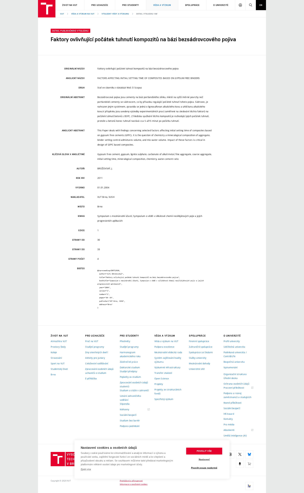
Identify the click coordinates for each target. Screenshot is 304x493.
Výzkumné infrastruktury (167, 367)
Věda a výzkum (162, 5)
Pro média (229, 424)
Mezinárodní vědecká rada (168, 352)
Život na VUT (69, 5)
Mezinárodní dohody (199, 363)
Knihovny (128, 409)
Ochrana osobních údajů (236, 383)
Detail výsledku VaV (147, 14)
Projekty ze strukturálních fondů (167, 391)
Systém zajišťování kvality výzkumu (167, 359)
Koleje (54, 352)
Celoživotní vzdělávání (96, 363)
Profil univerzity (232, 341)
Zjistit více (86, 469)
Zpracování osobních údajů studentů (134, 384)
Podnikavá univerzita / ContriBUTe (235, 354)
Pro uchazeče (99, 5)
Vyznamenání (231, 367)
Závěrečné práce (129, 361)
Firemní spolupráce (199, 341)
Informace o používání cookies (134, 484)
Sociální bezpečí (128, 414)
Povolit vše (204, 451)
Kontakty (228, 418)
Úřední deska (231, 378)
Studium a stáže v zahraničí (134, 390)
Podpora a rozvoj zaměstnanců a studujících (237, 395)
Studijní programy (94, 346)
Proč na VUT (91, 341)
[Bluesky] (249, 454)
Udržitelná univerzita (234, 346)
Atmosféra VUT (59, 341)
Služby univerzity (197, 357)
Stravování (56, 357)
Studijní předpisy (128, 371)
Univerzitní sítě (196, 368)
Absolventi (233, 430)
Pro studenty (130, 5)
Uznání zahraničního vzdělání (130, 397)
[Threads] (230, 454)
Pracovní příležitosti (238, 388)
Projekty (158, 384)
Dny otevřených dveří (96, 352)
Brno (53, 374)
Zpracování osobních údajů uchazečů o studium (99, 370)
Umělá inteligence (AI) (235, 435)
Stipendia (125, 403)
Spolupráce (192, 5)
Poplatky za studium (130, 376)
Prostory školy (58, 346)
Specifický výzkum (163, 399)
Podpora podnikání (129, 426)
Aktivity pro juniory (95, 357)
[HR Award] (249, 486)
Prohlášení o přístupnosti (131, 480)
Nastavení (204, 459)
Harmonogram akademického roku (130, 354)
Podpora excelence (164, 346)
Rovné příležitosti (232, 402)
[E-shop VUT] (249, 464)
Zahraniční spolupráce (200, 346)
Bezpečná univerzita (234, 361)
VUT (62, 14)
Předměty (125, 341)
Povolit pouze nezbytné (204, 468)
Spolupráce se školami (201, 352)
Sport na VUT (58, 363)
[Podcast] (240, 464)
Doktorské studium (130, 367)
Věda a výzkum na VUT (82, 14)
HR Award (229, 413)
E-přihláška (91, 378)
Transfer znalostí (163, 372)
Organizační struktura (235, 374)
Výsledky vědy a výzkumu (115, 14)
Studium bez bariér (130, 420)
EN (261, 5)
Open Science (161, 378)
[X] (240, 454)
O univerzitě (220, 5)
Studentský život (59, 368)
